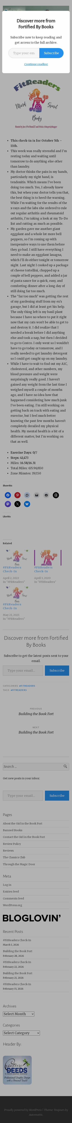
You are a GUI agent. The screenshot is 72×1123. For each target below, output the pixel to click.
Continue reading (36, 64)
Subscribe (51, 53)
